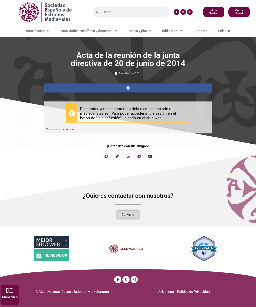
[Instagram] (190, 12)
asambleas (67, 129)
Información (35, 31)
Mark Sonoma (98, 292)
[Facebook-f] (176, 12)
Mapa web (10, 297)
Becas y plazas (140, 31)
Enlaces (224, 31)
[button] (128, 87)
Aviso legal (166, 292)
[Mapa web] (9, 290)
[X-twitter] (183, 12)
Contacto (200, 31)
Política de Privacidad (193, 292)
